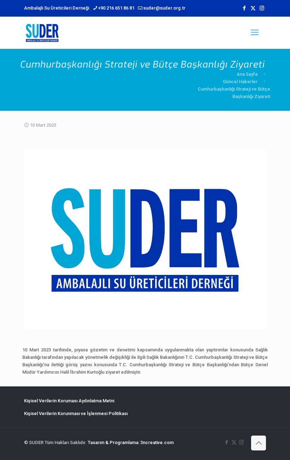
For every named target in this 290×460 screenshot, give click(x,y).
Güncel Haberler (240, 81)
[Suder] (42, 32)
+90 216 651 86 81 (116, 8)
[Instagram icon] (262, 8)
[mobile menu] (255, 33)
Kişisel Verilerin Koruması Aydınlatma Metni (69, 400)
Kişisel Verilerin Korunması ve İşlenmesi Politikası (76, 413)
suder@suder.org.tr (164, 8)
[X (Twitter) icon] (253, 8)
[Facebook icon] (244, 8)
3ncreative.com (157, 442)
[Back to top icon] (258, 443)
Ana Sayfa (247, 74)
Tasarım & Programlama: (113, 442)
